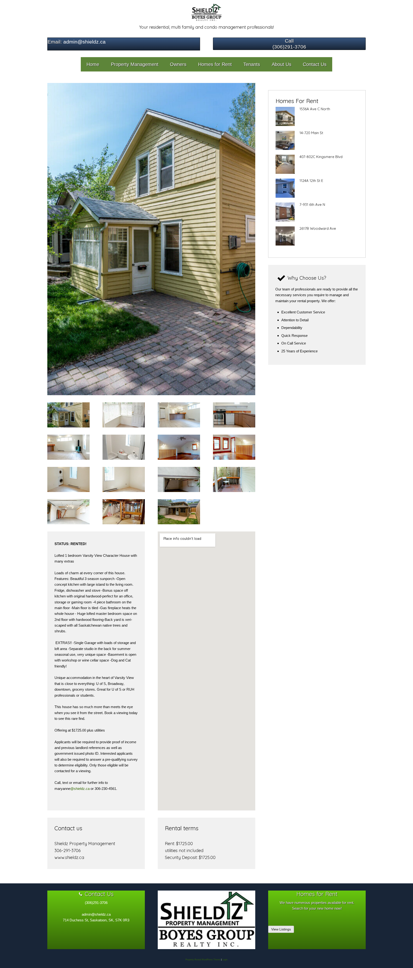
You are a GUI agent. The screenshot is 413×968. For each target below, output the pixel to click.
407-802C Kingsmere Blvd (320, 156)
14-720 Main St (311, 133)
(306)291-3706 (289, 46)
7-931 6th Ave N (312, 204)
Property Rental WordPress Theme (202, 959)
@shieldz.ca (80, 789)
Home (93, 64)
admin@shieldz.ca (84, 41)
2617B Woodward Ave (317, 228)
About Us (281, 64)
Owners (178, 64)
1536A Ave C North (314, 109)
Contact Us (314, 64)
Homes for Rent (215, 64)
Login (225, 959)
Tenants (251, 64)
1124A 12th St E (311, 180)
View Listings (281, 929)
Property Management (134, 64)
